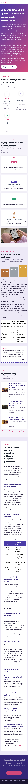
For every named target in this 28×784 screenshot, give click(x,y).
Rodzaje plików (5, 781)
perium (4, 2)
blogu (19, 745)
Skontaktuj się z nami (14, 773)
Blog (10, 781)
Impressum (19, 781)
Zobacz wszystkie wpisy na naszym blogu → (13, 431)
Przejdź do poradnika (9, 67)
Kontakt (14, 781)
